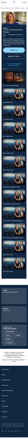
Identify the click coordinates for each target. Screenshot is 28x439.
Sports (22, 8)
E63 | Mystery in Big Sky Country (11, 204)
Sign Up (15, 50)
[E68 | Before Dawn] (14, 94)
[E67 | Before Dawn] (14, 111)
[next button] (19, 69)
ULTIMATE (17, 335)
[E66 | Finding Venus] (14, 145)
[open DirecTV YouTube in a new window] (15, 431)
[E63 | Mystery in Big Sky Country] (14, 196)
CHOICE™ (8, 335)
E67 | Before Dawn (8, 119)
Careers (3, 374)
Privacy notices (5, 395)
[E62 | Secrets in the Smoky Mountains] (14, 213)
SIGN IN (24, 2)
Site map (4, 401)
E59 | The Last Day (8, 271)
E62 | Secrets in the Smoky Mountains (13, 221)
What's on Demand (15, 8)
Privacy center (5, 385)
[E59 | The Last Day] (14, 263)
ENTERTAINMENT (10, 331)
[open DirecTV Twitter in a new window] (9, 431)
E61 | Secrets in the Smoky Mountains (13, 238)
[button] (2, 2)
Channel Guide (4, 8)
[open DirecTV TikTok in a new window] (19, 431)
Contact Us (4, 417)
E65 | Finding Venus (8, 170)
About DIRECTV (5, 369)
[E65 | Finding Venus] (14, 162)
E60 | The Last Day (8, 254)
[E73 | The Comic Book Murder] (14, 77)
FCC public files (5, 406)
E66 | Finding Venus (8, 153)
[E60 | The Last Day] (14, 246)
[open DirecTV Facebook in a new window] (5, 431)
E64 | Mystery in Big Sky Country (11, 187)
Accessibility (4, 411)
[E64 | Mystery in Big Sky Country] (14, 179)
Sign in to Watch (15, 56)
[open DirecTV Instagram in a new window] (12, 431)
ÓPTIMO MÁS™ (9, 342)
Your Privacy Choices (8, 390)
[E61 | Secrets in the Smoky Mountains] (14, 229)
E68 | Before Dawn (8, 102)
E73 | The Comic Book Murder (11, 85)
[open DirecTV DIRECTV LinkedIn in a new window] (2, 431)
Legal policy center (6, 380)
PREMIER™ (8, 339)
